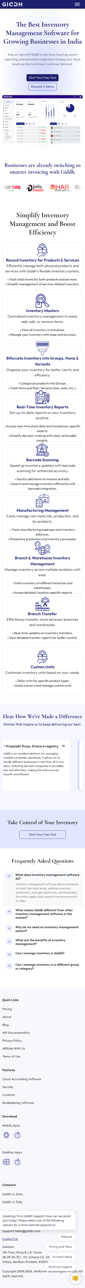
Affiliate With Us (13, 1049)
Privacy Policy (12, 1041)
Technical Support (60, 1267)
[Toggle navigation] (77, 4)
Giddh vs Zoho (12, 1194)
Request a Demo (42, 87)
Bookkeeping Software (18, 1103)
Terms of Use (11, 1056)
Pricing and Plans (60, 1247)
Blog (5, 1025)
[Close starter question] (75, 1211)
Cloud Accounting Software (21, 1079)
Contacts (8, 1095)
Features (66, 1236)
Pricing (7, 1009)
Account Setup (62, 1257)
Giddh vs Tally (12, 1202)
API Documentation (16, 1033)
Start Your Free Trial (42, 78)
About (6, 1017)
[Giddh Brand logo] (12, 4)
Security (7, 1087)
